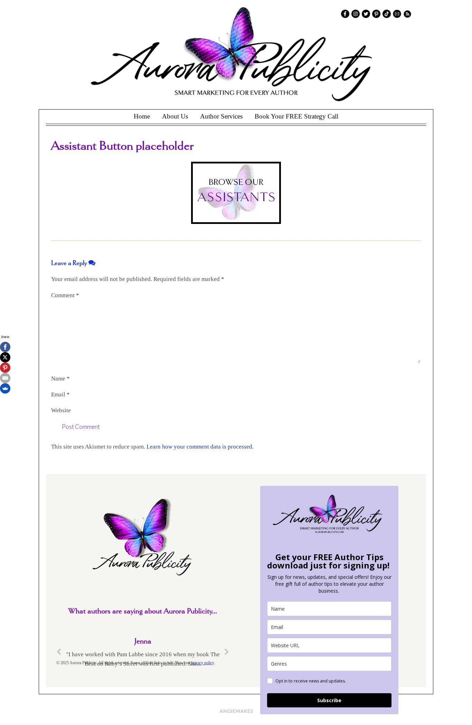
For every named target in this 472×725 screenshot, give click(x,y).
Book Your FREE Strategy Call (296, 116)
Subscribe (329, 700)
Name (60, 378)
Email (60, 394)
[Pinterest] (5, 367)
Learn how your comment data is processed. (200, 446)
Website (61, 410)
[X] (5, 357)
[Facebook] (5, 347)
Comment (65, 295)
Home (142, 116)
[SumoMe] (5, 388)
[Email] (5, 378)
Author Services (221, 116)
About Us (175, 116)
